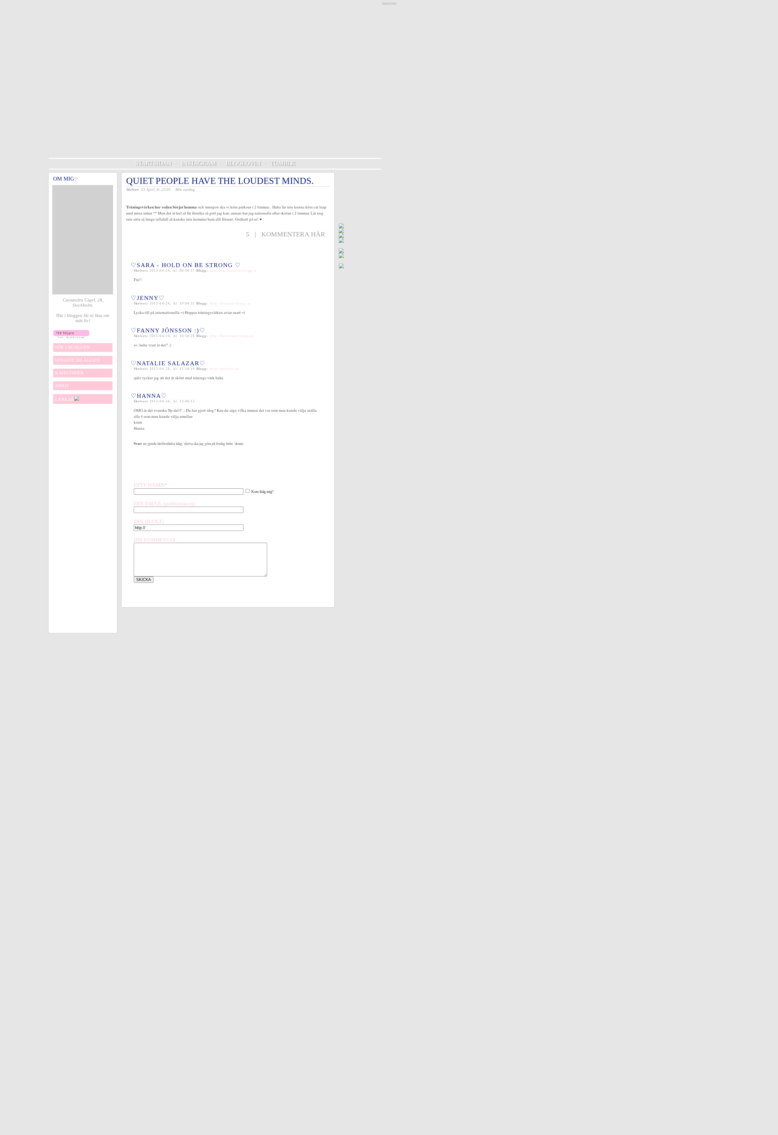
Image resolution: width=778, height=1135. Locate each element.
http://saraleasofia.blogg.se (233, 270)
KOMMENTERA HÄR (293, 234)
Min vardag (185, 189)
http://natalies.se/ (225, 368)
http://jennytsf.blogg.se (230, 303)
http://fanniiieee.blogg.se (232, 336)
